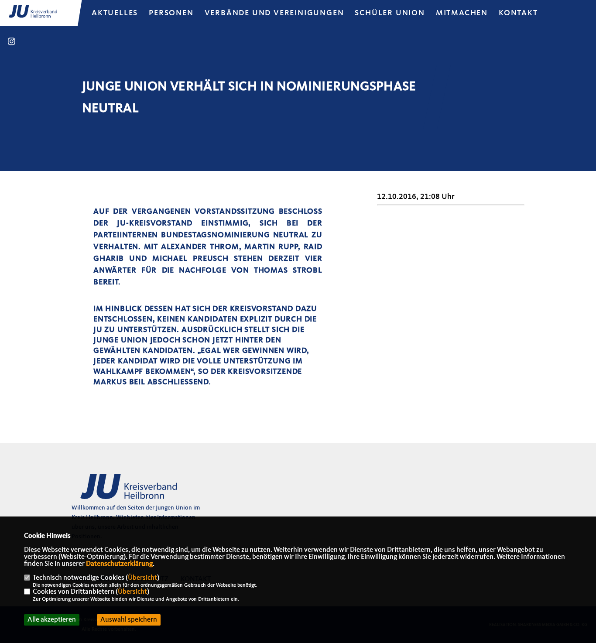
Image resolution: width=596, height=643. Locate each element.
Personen (171, 13)
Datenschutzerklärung (119, 564)
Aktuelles (115, 13)
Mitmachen (462, 13)
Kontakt (518, 13)
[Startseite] (139, 491)
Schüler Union (390, 13)
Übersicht (142, 578)
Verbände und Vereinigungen (274, 13)
